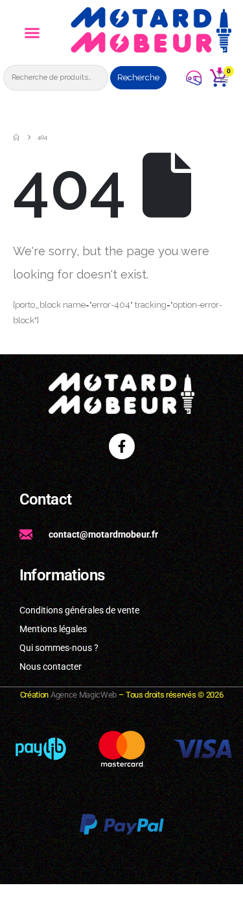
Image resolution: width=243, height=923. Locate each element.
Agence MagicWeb (84, 695)
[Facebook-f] (122, 446)
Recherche (138, 77)
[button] (32, 33)
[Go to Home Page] (16, 137)
